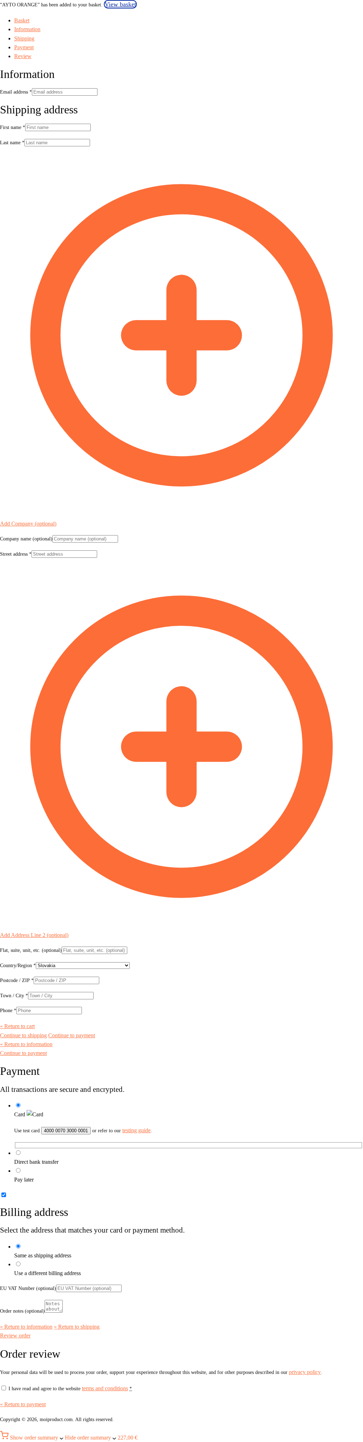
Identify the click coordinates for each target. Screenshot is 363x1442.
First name (12, 127)
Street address (16, 554)
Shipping (24, 38)
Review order (15, 1335)
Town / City (14, 995)
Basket (21, 20)
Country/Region (18, 965)
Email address (16, 92)
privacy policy (305, 1372)
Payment (24, 47)
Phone (8, 1010)
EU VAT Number (28, 1288)
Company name (26, 539)
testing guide (136, 1130)
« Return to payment (23, 1404)
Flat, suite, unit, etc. (31, 950)
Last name (12, 142)
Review (23, 56)
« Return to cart (17, 1026)
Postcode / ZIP (17, 980)
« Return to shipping (77, 1327)
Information (27, 29)
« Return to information (26, 1044)
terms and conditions (105, 1388)
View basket (120, 4)
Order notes (22, 1311)
